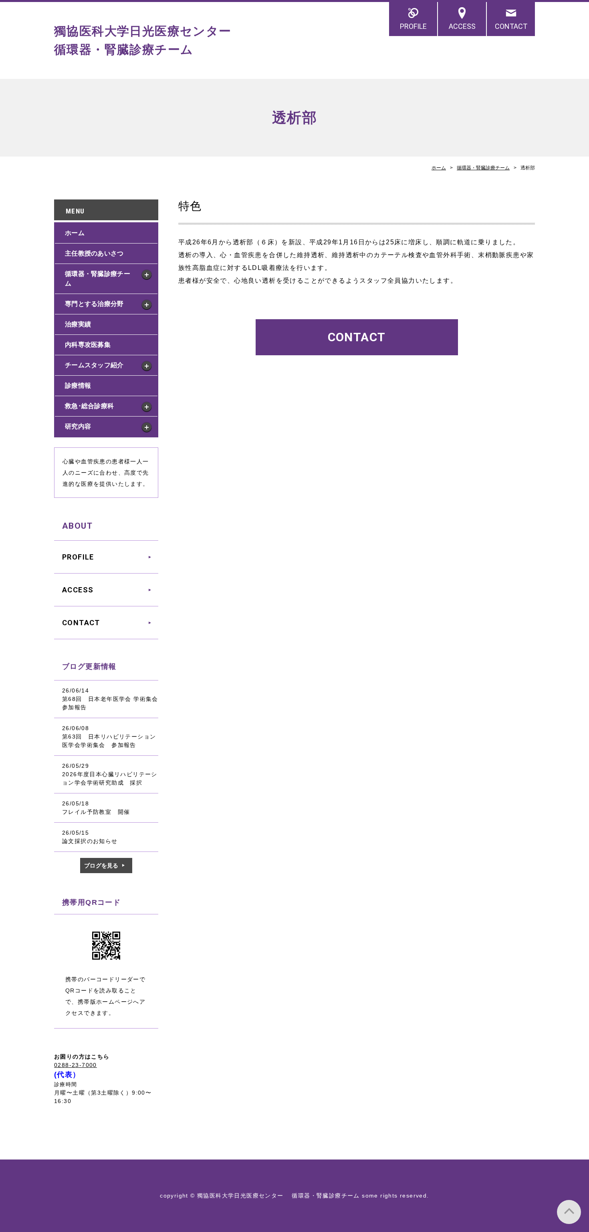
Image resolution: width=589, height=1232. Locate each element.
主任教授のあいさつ (94, 253)
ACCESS (462, 26)
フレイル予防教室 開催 (96, 812)
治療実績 (78, 324)
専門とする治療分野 (94, 303)
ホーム (439, 168)
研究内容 (78, 426)
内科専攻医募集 (88, 344)
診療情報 (78, 385)
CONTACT (511, 26)
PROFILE (413, 26)
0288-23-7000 (75, 1065)
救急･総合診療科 (89, 406)
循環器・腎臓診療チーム (483, 168)
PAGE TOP (569, 1212)
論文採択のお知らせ (90, 841)
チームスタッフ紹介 (94, 365)
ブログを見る (101, 865)
